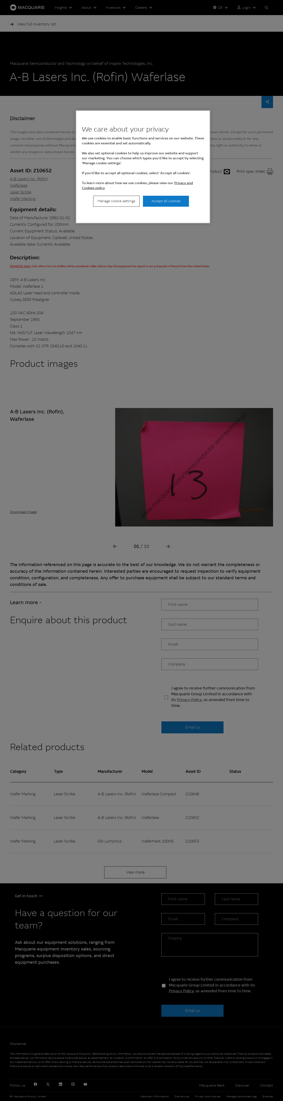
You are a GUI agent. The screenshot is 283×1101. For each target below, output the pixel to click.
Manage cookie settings (116, 201)
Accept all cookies (165, 201)
